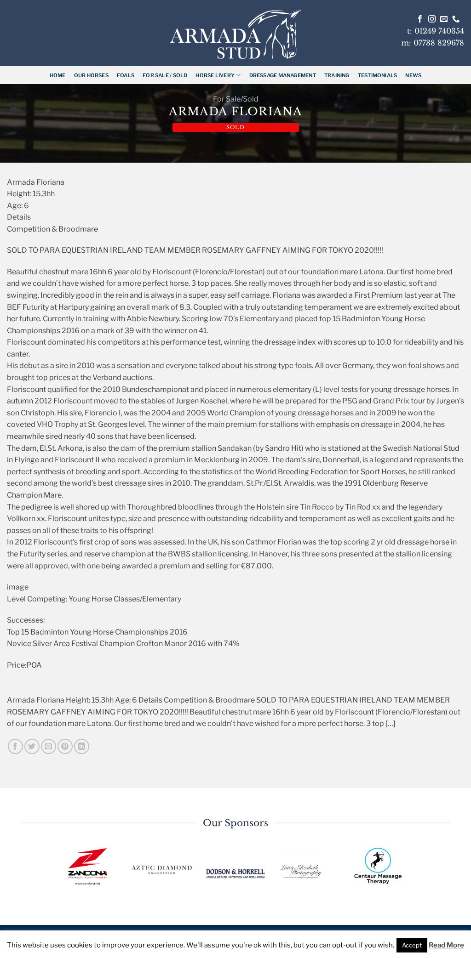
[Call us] (456, 19)
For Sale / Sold (165, 75)
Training (337, 75)
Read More (446, 945)
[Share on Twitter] (32, 746)
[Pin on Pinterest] (65, 746)
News (413, 75)
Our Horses (91, 75)
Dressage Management (282, 75)
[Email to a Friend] (48, 746)
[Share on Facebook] (15, 746)
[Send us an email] (444, 19)
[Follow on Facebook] (420, 19)
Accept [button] (412, 945)
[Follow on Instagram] (432, 19)
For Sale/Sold (235, 99)
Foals (125, 75)
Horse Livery (215, 75)
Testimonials (377, 75)
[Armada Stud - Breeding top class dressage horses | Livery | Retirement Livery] (235, 34)
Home (58, 75)
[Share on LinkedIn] (81, 746)
